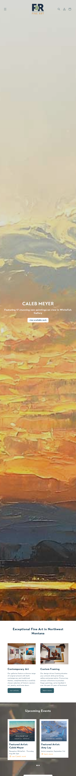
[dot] (37, 765)
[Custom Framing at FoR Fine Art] (54, 653)
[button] (5, 9)
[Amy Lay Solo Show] (54, 731)
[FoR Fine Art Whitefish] (22, 653)
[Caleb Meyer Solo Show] (22, 731)
